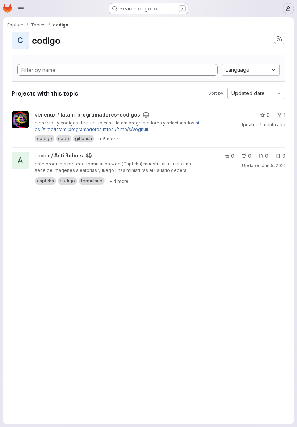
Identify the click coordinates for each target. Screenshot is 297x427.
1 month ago (272, 124)
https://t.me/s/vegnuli (125, 129)
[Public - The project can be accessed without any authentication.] (146, 115)
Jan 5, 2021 (273, 165)
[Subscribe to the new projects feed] (279, 38)
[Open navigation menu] (20, 8)
